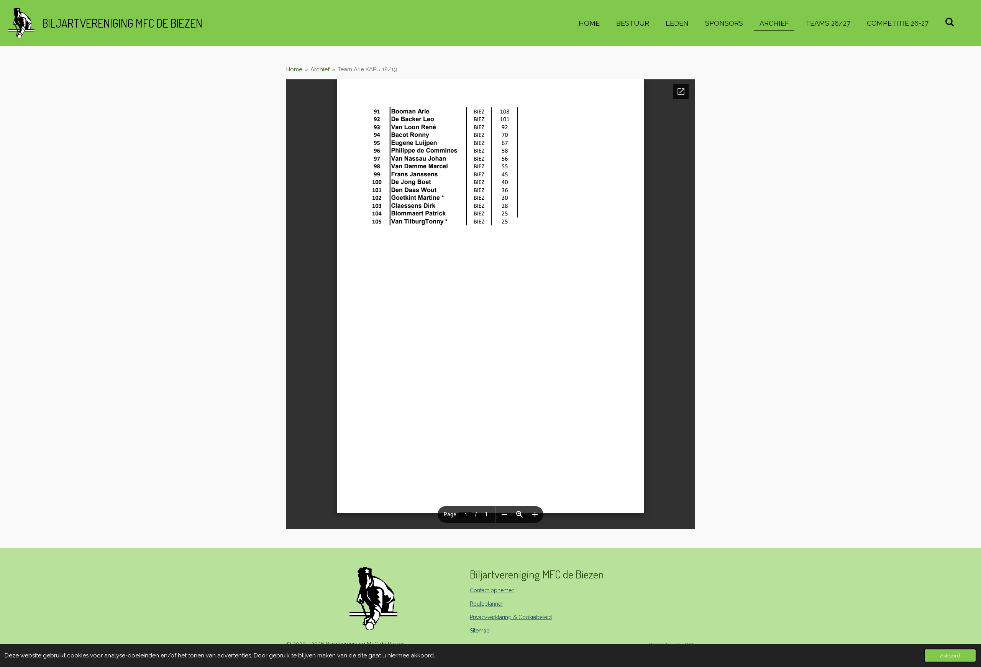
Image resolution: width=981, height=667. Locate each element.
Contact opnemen (492, 590)
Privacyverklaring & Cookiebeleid (511, 617)
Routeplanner (486, 604)
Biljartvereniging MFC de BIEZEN (122, 23)
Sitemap (480, 631)
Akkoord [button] (950, 655)
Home (294, 69)
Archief (320, 69)
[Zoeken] (950, 22)
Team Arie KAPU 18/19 (367, 69)
